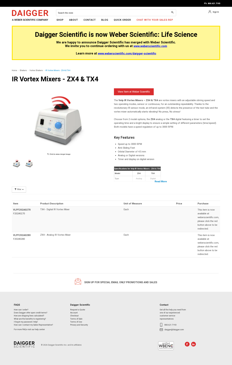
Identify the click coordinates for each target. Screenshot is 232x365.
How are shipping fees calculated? (29, 315)
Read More (161, 181)
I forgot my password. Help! (26, 321)
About (73, 20)
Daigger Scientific (20, 21)
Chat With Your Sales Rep (155, 20)
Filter (19, 189)
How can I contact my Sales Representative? (33, 324)
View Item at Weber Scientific (134, 92)
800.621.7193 (170, 324)
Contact (89, 20)
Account (74, 312)
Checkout (74, 315)
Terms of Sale (76, 318)
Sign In (216, 11)
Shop (60, 20)
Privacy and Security (79, 324)
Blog (104, 20)
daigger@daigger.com (174, 329)
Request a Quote (77, 309)
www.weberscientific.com (150, 46)
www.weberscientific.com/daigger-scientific (127, 53)
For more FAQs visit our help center (29, 329)
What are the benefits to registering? (30, 318)
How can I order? (21, 309)
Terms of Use (76, 321)
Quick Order (122, 20)
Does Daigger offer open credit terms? (30, 312)
